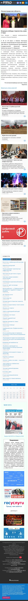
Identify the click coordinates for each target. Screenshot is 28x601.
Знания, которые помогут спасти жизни (13, 304)
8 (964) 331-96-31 (21, 570)
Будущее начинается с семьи (10, 321)
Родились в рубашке (8, 357)
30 (23, 397)
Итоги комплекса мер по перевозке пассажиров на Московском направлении (14, 333)
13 (14, 394)
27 (14, 397)
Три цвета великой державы (10, 368)
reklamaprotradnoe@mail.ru (15, 571)
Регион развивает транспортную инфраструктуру (12, 269)
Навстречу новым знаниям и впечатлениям (10, 277)
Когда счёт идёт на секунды (10, 285)
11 (7, 394)
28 (17, 397)
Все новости (6, 259)
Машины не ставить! (8, 308)
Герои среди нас (7, 298)
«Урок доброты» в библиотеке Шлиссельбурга (11, 364)
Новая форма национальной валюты (13, 240)
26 (10, 397)
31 (4, 399)
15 (20, 394)
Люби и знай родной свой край (11, 311)
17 (4, 396)
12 (10, 394)
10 (4, 394)
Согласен (6, 597)
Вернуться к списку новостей (9, 88)
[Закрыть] (26, 585)
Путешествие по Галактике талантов (13, 301)
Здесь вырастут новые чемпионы (12, 378)
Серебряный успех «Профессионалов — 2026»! (13, 328)
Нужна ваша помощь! (8, 325)
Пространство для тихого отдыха (12, 188)
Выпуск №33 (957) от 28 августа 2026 (14, 436)
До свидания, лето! (8, 294)
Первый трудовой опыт (9, 318)
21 (17, 396)
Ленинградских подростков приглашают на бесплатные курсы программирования (14, 338)
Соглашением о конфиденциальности (17, 593)
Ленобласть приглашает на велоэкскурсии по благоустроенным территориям (12, 347)
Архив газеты (8, 405)
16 (23, 394)
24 (4, 397)
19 (10, 396)
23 (23, 396)
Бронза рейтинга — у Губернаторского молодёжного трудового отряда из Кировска (13, 290)
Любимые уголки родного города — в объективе (13, 352)
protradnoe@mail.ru (15, 562)
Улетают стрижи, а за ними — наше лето (14, 360)
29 (20, 397)
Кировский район (16, 259)
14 (17, 394)
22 (20, 396)
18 (7, 396)
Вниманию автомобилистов (10, 342)
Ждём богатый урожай (9, 135)
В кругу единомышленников (10, 375)
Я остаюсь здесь (7, 371)
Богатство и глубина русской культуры (13, 262)
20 (14, 396)
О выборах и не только (9, 315)
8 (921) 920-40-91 (19, 567)
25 (7, 397)
